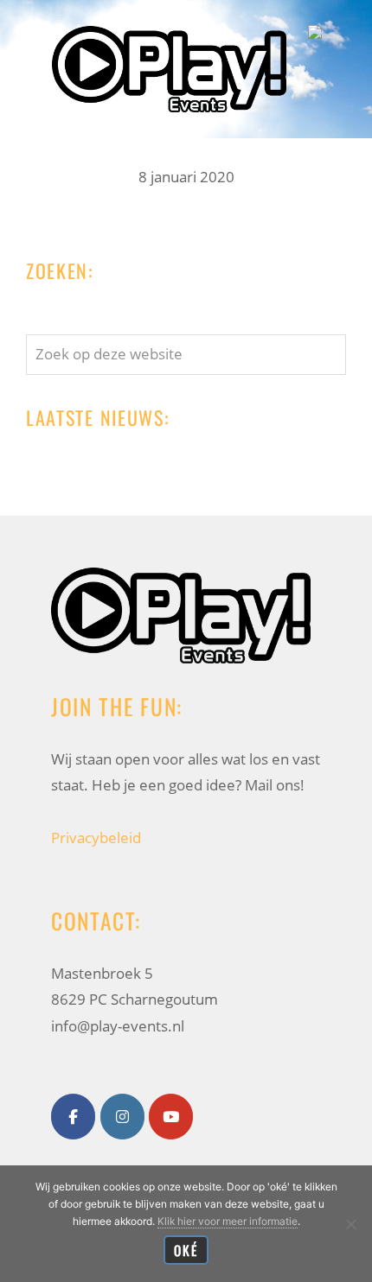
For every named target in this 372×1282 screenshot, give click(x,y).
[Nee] (350, 1224)
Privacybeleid (96, 837)
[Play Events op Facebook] (73, 1116)
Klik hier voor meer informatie (227, 1221)
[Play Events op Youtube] (171, 1116)
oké (185, 1250)
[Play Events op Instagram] (122, 1116)
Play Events (169, 29)
